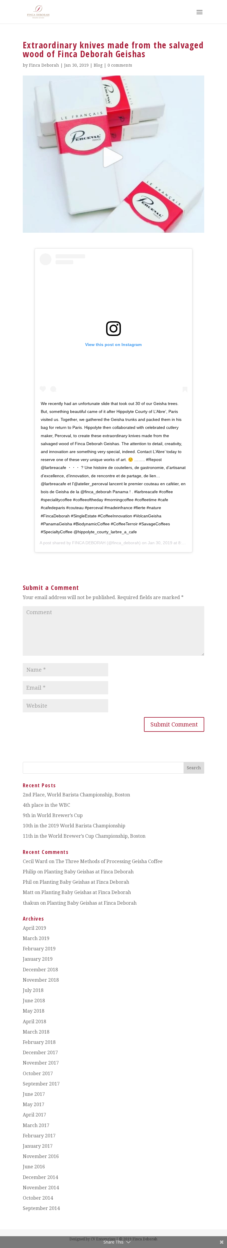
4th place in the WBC (46, 805)
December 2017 (40, 1052)
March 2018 (36, 1032)
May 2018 (33, 1011)
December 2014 (40, 1177)
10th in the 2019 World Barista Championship (74, 826)
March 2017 (36, 1125)
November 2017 (41, 1063)
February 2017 (39, 1136)
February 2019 (39, 949)
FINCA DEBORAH (89, 542)
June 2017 (34, 1094)
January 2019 (38, 959)
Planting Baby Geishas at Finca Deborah (89, 872)
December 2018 (40, 970)
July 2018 (33, 990)
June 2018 (34, 1000)
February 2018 (39, 1042)
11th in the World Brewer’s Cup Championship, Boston (84, 836)
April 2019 (34, 928)
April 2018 (34, 1021)
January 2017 (38, 1146)
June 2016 (34, 1167)
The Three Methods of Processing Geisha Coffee (109, 861)
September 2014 (41, 1208)
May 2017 (33, 1104)
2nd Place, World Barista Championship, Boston (76, 795)
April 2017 (34, 1115)
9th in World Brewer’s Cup (53, 815)
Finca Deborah (44, 65)
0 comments (120, 65)
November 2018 (41, 980)
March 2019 (36, 938)
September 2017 (41, 1084)
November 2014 (41, 1187)
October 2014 (38, 1198)
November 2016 (41, 1156)
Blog (98, 65)
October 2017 (38, 1073)
